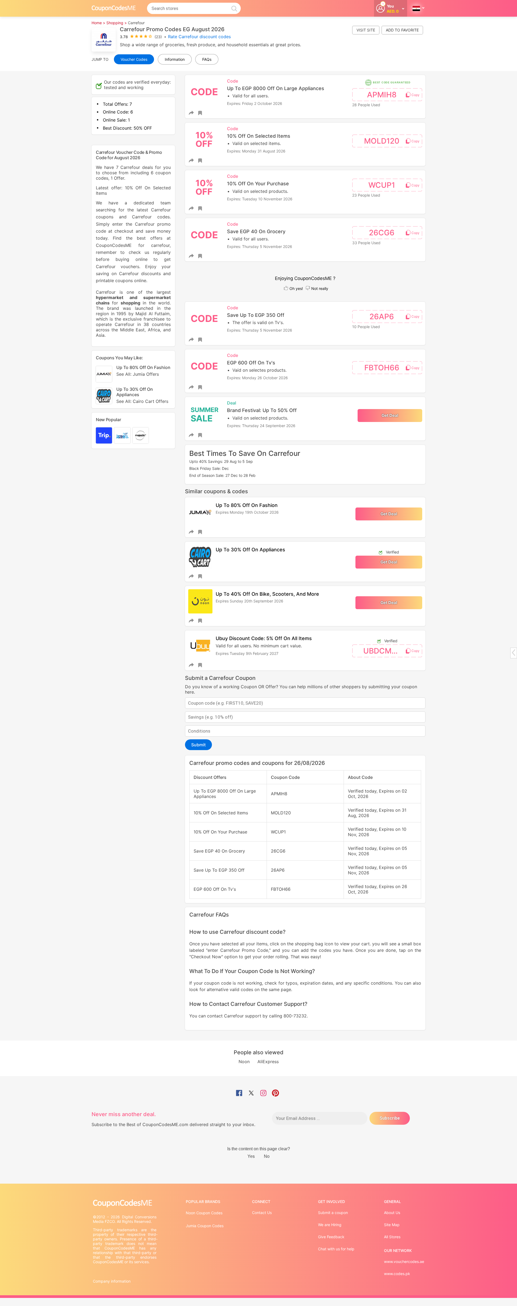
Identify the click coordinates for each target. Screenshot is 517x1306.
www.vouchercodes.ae (404, 1261)
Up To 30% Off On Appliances (250, 549)
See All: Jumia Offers (137, 374)
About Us (392, 1212)
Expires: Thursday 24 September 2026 (261, 425)
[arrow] (513, 652)
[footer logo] (125, 1203)
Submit (198, 744)
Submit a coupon (333, 1212)
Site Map (392, 1224)
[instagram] (263, 1093)
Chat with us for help (336, 1249)
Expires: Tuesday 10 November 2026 (259, 199)
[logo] (114, 8)
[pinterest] (275, 1093)
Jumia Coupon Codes (204, 1225)
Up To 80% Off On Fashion (247, 505)
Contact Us (262, 1212)
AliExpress (268, 1061)
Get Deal (390, 415)
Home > (98, 22)
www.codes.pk (397, 1273)
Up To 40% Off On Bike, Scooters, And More (267, 594)
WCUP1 (381, 185)
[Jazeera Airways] (122, 435)
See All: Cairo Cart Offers (142, 401)
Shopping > (116, 22)
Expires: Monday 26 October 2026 (257, 377)
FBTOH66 (381, 367)
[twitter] (251, 1093)
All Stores (392, 1236)
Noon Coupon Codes (204, 1213)
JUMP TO (100, 59)
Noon (244, 1061)
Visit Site (366, 30)
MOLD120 (381, 140)
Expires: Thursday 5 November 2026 (259, 246)
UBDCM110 (383, 650)
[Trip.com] (104, 435)
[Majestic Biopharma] (140, 435)
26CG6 (381, 232)
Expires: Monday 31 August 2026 (256, 151)
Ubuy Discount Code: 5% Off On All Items (264, 638)
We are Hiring (329, 1224)
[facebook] (239, 1093)
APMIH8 (382, 94)
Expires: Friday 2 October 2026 (254, 103)
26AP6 (381, 316)
